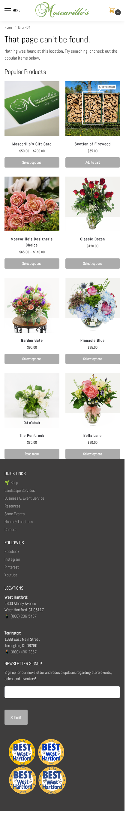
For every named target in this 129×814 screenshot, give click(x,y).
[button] (113, 10)
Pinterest (11, 567)
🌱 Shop (11, 482)
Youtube (10, 575)
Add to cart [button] (93, 162)
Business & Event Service (24, 498)
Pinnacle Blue (92, 340)
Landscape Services (19, 490)
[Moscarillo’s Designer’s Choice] (31, 204)
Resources (12, 506)
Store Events (14, 513)
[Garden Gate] (31, 305)
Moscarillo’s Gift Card (32, 143)
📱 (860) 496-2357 (20, 652)
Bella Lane (92, 435)
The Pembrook (32, 435)
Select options (31, 162)
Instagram (12, 559)
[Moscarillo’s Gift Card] (31, 108)
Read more (32, 454)
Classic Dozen (92, 239)
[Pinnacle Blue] (92, 305)
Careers (10, 529)
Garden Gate (32, 340)
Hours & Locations (18, 521)
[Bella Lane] (92, 400)
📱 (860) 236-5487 (20, 616)
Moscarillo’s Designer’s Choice (32, 242)
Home (8, 27)
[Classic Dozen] (92, 204)
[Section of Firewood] (92, 108)
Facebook (11, 551)
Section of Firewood (93, 143)
